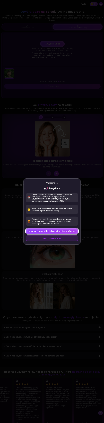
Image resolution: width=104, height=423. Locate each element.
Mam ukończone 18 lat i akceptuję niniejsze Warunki (52, 231)
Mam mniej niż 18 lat (52, 238)
